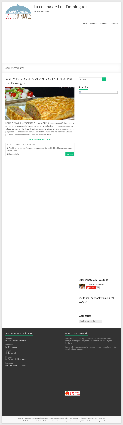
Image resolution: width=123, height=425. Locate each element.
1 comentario (14, 154)
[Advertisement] (61, 45)
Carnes (46, 148)
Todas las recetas (28, 421)
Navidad (53, 148)
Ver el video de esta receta (39, 139)
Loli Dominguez (14, 144)
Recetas (93, 24)
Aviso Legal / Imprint (81, 421)
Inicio (85, 24)
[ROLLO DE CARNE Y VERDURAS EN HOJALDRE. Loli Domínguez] (39, 88)
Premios (103, 24)
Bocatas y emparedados (35, 148)
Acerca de (18, 421)
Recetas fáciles (12, 150)
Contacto (114, 24)
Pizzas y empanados (64, 148)
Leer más (70, 154)
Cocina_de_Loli (10, 353)
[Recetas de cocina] (72, 392)
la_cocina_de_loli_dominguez (15, 365)
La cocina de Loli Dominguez (60, 7)
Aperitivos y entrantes (17, 148)
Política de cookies (49, 421)
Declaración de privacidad (65, 421)
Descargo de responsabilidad (98, 421)
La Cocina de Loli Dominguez (16, 359)
